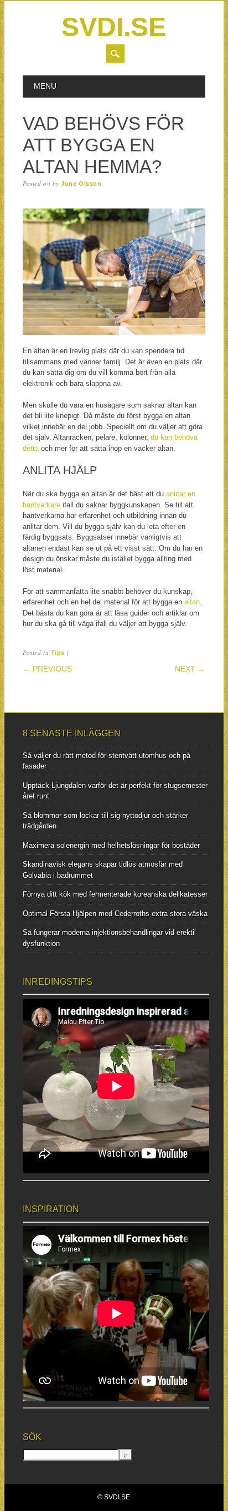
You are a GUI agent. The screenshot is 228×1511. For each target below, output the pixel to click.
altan (192, 602)
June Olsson (81, 183)
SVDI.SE (113, 27)
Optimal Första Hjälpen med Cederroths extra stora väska (115, 913)
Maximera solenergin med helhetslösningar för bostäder (111, 845)
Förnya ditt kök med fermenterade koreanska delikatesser (115, 894)
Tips (58, 652)
